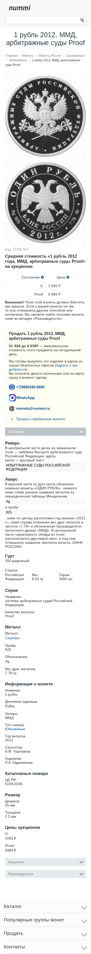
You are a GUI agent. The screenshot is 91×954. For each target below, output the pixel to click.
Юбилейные (18, 60)
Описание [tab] (16, 432)
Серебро (12, 638)
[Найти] (82, 20)
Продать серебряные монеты (40, 419)
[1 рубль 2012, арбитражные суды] (45, 116)
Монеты (28, 55)
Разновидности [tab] (20, 874)
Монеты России (50, 55)
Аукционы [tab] (16, 862)
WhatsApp (25, 397)
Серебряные (75, 55)
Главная (11, 55)
